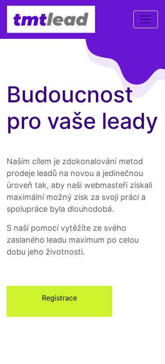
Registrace (59, 297)
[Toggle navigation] (145, 19)
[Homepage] (51, 19)
